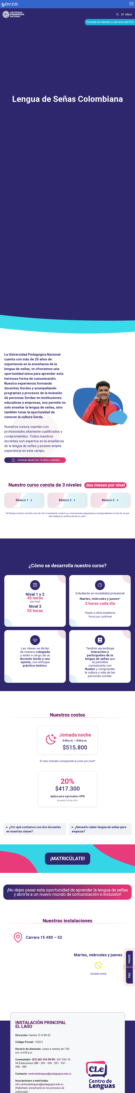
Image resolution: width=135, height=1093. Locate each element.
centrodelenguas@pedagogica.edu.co (49, 1073)
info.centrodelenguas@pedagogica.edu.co (39, 1084)
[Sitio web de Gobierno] (64, 4)
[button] (117, 14)
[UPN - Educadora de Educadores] (14, 14)
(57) (34, 1059)
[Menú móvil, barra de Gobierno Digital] (131, 4)
